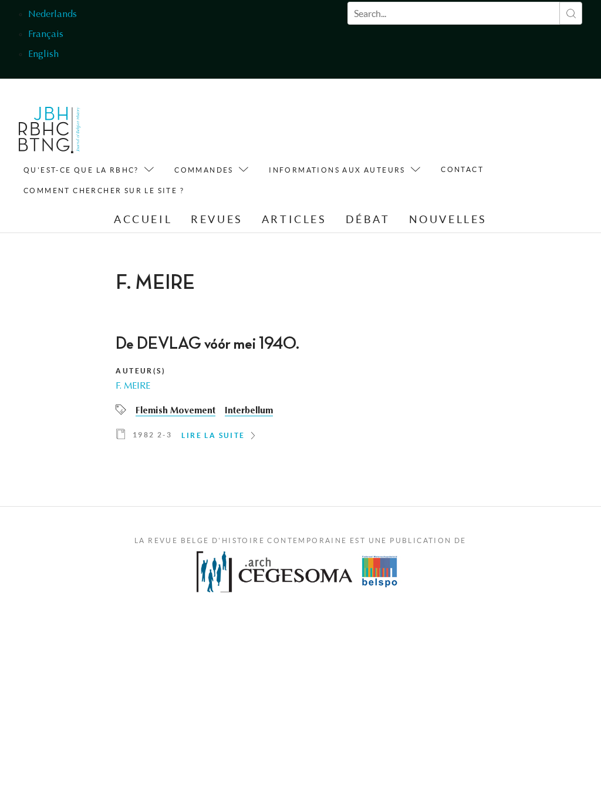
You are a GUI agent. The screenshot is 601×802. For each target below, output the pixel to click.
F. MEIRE (133, 386)
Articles (294, 219)
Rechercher (570, 13)
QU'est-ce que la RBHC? (81, 170)
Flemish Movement (175, 411)
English (43, 54)
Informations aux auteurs (337, 170)
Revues (217, 219)
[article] (300, 391)
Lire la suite (213, 435)
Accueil (143, 219)
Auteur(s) (141, 371)
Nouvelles (448, 219)
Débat (368, 219)
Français (45, 34)
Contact (462, 169)
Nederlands (52, 14)
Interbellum (249, 411)
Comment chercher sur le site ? (103, 190)
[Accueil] (49, 133)
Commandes (204, 170)
